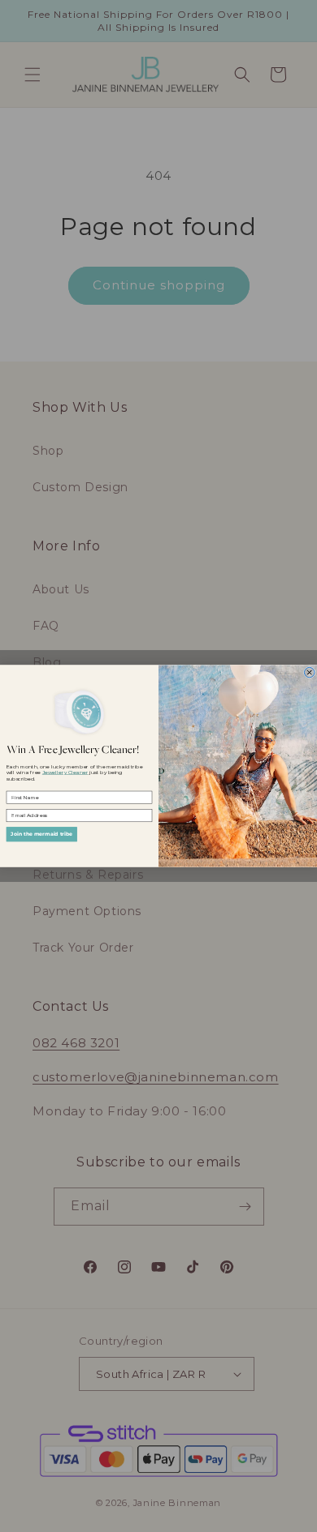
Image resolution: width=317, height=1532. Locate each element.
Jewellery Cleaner (65, 772)
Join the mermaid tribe (41, 834)
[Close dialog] (309, 672)
